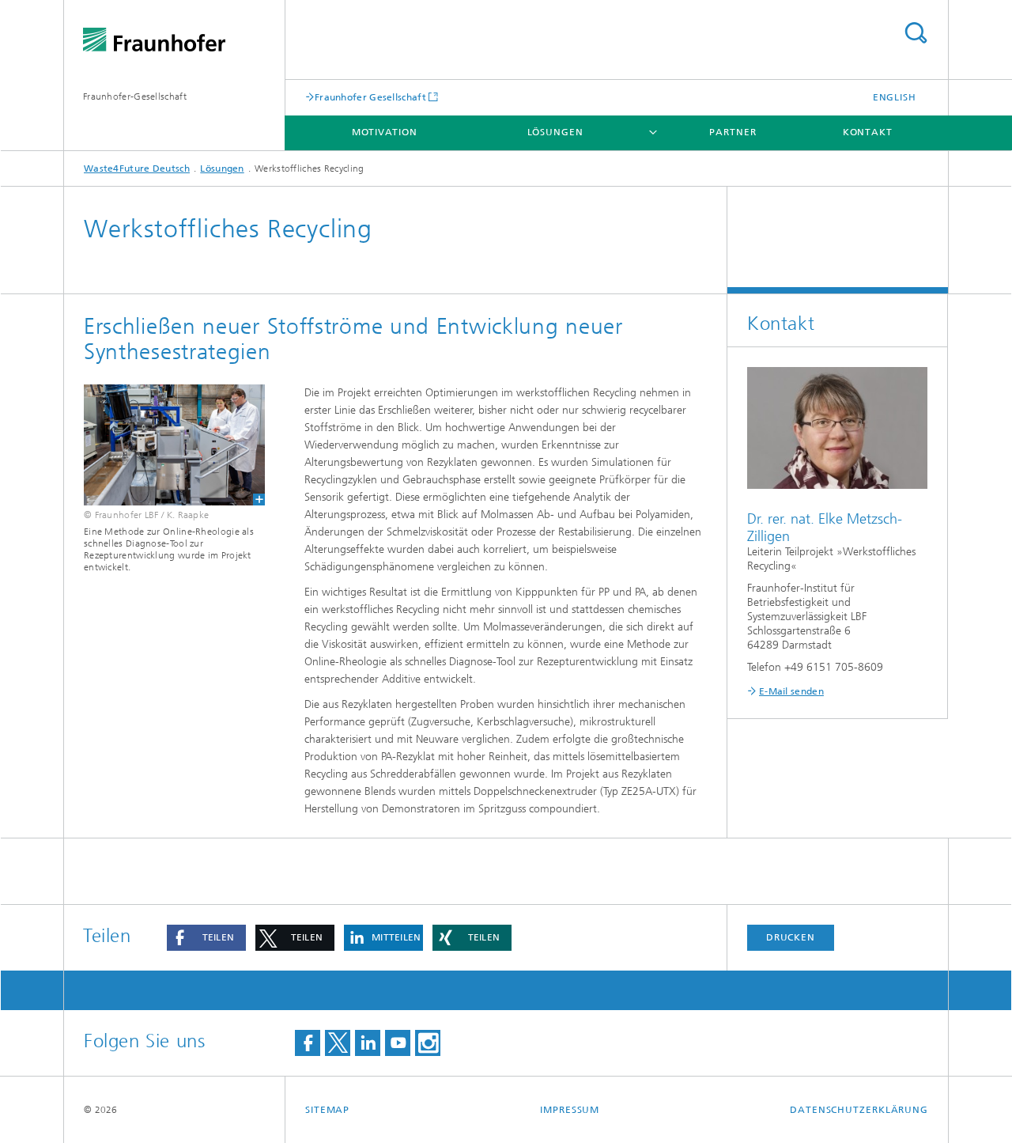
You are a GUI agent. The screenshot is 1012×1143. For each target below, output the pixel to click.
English (894, 97)
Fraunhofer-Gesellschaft (135, 96)
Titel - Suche (915, 33)
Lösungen (555, 132)
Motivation (384, 132)
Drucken (790, 937)
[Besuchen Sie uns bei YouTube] (397, 1043)
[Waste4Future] (174, 444)
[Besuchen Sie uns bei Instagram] (427, 1043)
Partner (732, 132)
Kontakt (868, 132)
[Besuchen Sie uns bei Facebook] (307, 1043)
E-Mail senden (791, 691)
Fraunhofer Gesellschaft (370, 97)
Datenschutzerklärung (859, 1109)
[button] (206, 938)
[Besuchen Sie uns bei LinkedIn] (367, 1043)
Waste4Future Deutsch (137, 168)
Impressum (569, 1109)
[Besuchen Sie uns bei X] (337, 1043)
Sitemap (327, 1109)
